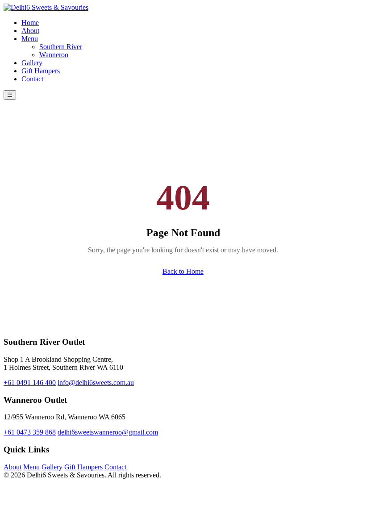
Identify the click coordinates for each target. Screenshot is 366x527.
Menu (29, 38)
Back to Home (183, 271)
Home (30, 22)
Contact (32, 79)
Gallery (31, 63)
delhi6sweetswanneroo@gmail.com (108, 432)
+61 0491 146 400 (30, 382)
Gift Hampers (40, 71)
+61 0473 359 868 (30, 432)
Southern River (60, 46)
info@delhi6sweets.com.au (96, 382)
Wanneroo (53, 55)
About (30, 30)
